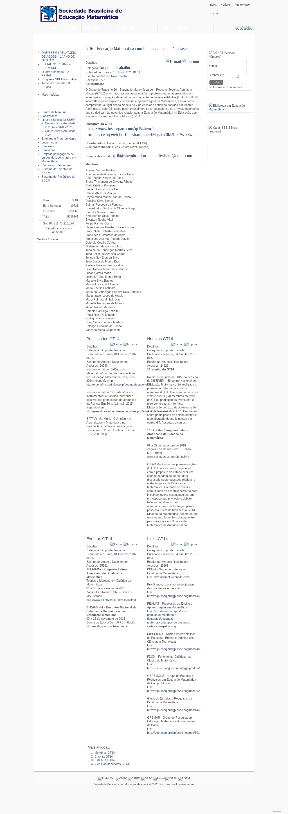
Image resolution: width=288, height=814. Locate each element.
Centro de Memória (54, 112)
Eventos (148, 27)
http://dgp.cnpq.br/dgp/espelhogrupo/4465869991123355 (183, 710)
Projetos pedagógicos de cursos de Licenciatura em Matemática (59, 157)
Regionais (92, 27)
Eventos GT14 (99, 538)
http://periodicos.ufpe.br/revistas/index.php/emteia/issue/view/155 (129, 411)
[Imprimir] (190, 61)
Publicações (126, 27)
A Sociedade (47, 27)
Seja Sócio (70, 27)
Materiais (203, 27)
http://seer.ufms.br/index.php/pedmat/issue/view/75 (119, 384)
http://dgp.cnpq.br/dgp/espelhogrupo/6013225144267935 (183, 732)
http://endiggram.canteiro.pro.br (106, 626)
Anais (165, 27)
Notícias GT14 (160, 338)
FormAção (45, 37)
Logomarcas (50, 142)
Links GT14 (157, 538)
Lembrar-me (216, 75)
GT (109, 27)
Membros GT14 (104, 752)
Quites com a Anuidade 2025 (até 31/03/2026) (60, 125)
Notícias (225, 4)
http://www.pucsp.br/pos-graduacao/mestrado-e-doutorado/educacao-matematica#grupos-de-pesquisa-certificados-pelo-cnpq (168, 619)
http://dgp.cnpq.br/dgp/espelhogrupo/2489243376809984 (183, 649)
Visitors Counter (47, 239)
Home (213, 4)
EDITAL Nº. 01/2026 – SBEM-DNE (56, 66)
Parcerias (48, 146)
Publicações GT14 (102, 338)
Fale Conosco (242, 4)
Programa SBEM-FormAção (60, 79)
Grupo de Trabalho (115, 67)
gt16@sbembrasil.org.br (133, 155)
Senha (213, 65)
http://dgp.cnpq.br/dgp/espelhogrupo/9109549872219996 (183, 691)
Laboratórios (50, 116)
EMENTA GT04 (104, 760)
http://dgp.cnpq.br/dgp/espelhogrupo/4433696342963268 (183, 596)
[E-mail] (173, 61)
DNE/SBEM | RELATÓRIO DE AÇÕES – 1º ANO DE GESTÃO (59, 56)
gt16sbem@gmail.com (173, 155)
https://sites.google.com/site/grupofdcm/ (173, 668)
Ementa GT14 (103, 756)
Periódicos (48, 150)
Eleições (183, 27)
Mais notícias (50, 94)
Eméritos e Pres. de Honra (59, 138)
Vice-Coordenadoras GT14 (111, 764)
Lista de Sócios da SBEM (58, 119)
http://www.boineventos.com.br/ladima (111, 599)
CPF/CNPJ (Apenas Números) (222, 54)
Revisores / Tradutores (56, 165)
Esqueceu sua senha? (227, 87)
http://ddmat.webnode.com (171, 577)
